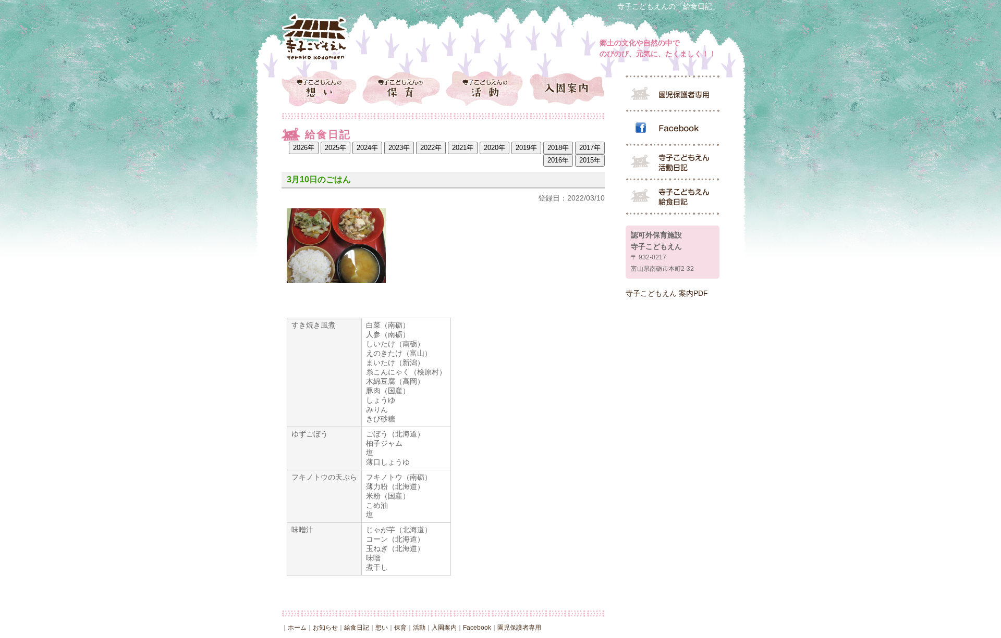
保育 (400, 627)
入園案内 (444, 627)
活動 (419, 627)
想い (381, 627)
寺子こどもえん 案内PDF (667, 293)
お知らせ (325, 627)
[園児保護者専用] (672, 93)
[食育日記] (672, 197)
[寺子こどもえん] (315, 37)
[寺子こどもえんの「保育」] (402, 88)
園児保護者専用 (519, 627)
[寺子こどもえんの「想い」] (322, 88)
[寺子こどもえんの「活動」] (483, 88)
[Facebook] (672, 128)
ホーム (297, 627)
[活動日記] (672, 163)
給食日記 (356, 627)
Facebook (477, 627)
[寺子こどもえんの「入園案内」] (564, 88)
